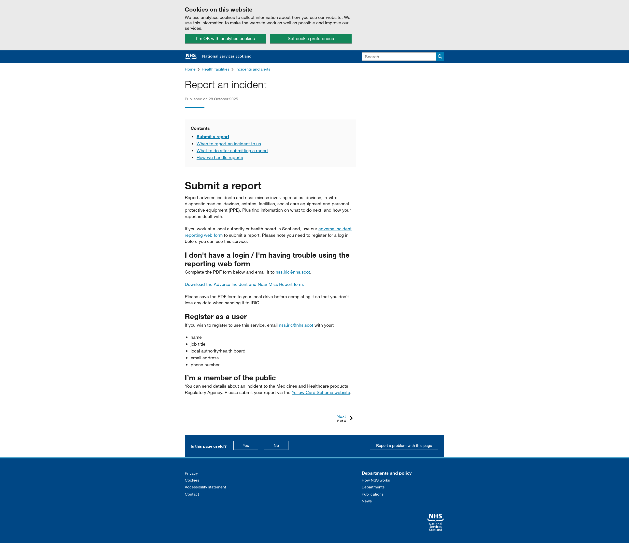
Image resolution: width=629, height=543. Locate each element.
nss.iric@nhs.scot (293, 272)
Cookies (192, 480)
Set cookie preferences (311, 38)
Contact (192, 494)
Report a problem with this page (404, 445)
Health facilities (215, 69)
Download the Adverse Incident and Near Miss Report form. (244, 284)
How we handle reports (220, 157)
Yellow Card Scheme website (321, 392)
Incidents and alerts (253, 69)
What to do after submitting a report (232, 150)
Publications (373, 494)
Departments (373, 486)
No (281, 445)
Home (190, 69)
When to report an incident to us (229, 143)
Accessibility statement (205, 486)
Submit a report (213, 136)
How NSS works (376, 480)
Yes (250, 445)
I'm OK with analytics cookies (225, 38)
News (367, 501)
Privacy (191, 473)
